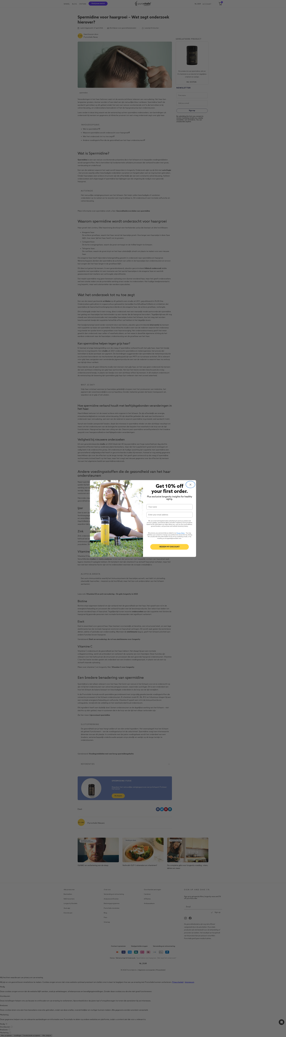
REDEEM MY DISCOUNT (169, 547)
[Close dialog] (190, 484)
